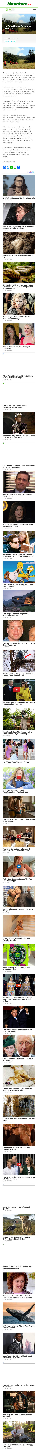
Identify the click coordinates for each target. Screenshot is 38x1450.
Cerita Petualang (10, 41)
